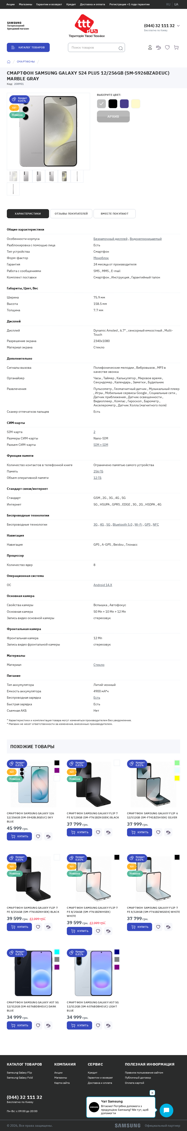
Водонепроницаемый (146, 239)
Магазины (25, 4)
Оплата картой (134, 1082)
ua (176, 4)
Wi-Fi (138, 524)
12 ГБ (97, 478)
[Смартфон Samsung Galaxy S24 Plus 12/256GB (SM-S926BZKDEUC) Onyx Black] (112, 103)
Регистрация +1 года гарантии (129, 4)
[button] (33, 784)
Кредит (71, 4)
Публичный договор (138, 1077)
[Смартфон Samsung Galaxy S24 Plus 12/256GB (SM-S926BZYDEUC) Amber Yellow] (135, 103)
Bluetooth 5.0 (122, 524)
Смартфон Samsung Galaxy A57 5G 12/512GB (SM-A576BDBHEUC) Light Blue (93, 1006)
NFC (156, 524)
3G (96, 524)
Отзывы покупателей (71, 213)
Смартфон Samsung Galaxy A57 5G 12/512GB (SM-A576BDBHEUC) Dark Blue (33, 1006)
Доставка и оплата (92, 4)
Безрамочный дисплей (110, 239)
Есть (97, 697)
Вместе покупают (114, 213)
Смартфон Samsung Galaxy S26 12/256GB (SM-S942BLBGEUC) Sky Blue (30, 817)
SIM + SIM (101, 445)
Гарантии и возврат (49, 4)
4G (102, 524)
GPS (148, 524)
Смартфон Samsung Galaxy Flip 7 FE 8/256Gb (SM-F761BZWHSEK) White (92, 912)
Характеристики (28, 213)
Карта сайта (62, 1082)
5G (108, 524)
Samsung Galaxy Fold (20, 1077)
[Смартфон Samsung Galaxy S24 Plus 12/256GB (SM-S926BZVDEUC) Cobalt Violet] (124, 103)
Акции (10, 4)
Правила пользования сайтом (144, 1072)
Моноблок (101, 258)
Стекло (99, 665)
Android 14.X (103, 585)
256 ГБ (98, 471)
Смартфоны (26, 61)
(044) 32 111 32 (159, 25)
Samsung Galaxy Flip (19, 1072)
